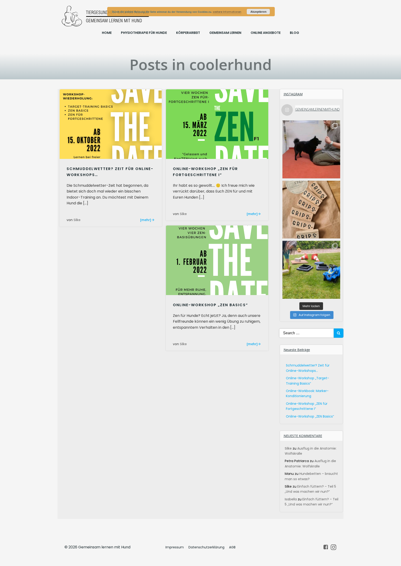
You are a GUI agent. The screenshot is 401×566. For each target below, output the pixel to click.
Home (107, 32)
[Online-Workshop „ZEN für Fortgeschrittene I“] (217, 124)
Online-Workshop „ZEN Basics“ (310, 416)
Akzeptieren (258, 12)
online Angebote (266, 32)
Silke (77, 220)
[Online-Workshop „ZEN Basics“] (217, 260)
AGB (232, 547)
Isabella (291, 499)
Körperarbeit (188, 32)
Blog (294, 32)
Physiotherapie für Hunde (144, 32)
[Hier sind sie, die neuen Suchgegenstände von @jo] (311, 210)
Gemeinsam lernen (225, 32)
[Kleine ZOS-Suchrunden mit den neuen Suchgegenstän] (311, 270)
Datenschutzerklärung (206, 547)
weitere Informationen (227, 12)
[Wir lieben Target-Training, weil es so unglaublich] (311, 149)
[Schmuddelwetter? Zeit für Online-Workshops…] (111, 124)
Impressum (174, 547)
